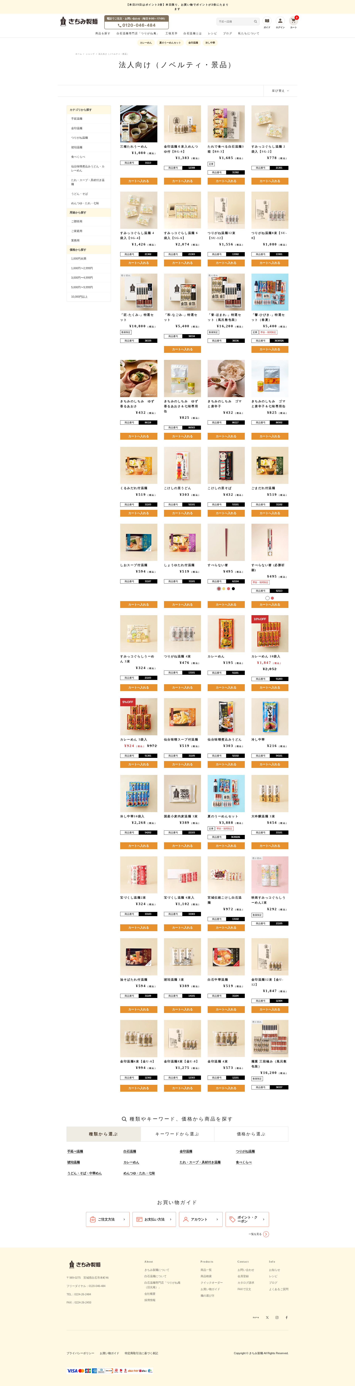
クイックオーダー (212, 1282)
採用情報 (149, 1300)
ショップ (90, 54)
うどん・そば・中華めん (84, 1173)
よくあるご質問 (278, 1289)
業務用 (75, 240)
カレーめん (146, 42)
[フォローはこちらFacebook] (286, 1317)
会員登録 (243, 1276)
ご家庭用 (76, 231)
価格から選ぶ (251, 1134)
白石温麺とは (193, 33)
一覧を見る (255, 1234)
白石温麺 (130, 1151)
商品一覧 (206, 1269)
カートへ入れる (138, 181)
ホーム (78, 54)
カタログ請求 (246, 1282)
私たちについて (249, 33)
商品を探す (103, 33)
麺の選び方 (207, 1295)
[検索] (255, 21)
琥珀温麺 (76, 147)
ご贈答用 (76, 221)
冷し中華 (210, 42)
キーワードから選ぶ (177, 1134)
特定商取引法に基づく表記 (141, 1353)
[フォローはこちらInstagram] (277, 1317)
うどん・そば (79, 193)
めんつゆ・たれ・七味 (85, 203)
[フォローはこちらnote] (256, 1317)
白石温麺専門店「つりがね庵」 (138, 33)
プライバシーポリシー (80, 1353)
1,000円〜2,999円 (82, 268)
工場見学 (171, 33)
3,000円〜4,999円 (82, 277)
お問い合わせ (246, 1269)
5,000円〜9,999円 (82, 287)
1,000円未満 (78, 258)
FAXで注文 (244, 1289)
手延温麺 (76, 118)
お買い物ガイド (210, 1289)
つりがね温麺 (79, 137)
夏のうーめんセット (170, 42)
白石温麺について (155, 1276)
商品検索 (206, 1276)
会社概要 (149, 1293)
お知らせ (274, 1269)
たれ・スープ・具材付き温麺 (87, 182)
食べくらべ (78, 156)
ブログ (227, 33)
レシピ (212, 33)
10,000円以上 (79, 296)
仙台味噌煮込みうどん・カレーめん (87, 168)
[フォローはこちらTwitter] (267, 1317)
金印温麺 (193, 42)
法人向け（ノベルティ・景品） (114, 54)
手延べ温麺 (75, 1151)
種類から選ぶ (103, 1134)
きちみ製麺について (156, 1269)
